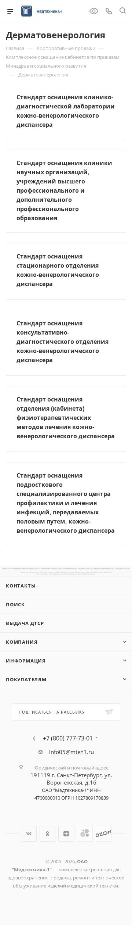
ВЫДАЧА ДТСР (25, 623)
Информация (26, 660)
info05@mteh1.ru (71, 752)
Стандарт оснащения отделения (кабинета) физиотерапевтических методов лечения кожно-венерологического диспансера (65, 417)
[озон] (103, 834)
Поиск (15, 604)
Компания (21, 642)
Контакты (21, 585)
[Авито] (85, 834)
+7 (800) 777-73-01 (68, 738)
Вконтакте (29, 834)
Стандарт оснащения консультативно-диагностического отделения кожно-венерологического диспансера (62, 341)
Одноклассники (47, 834)
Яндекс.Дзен (66, 834)
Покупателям (26, 679)
